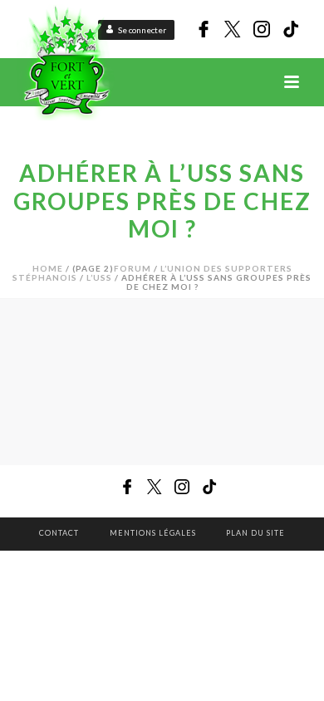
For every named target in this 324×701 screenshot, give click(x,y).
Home (47, 268)
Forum (132, 268)
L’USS (99, 277)
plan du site (255, 532)
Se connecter (142, 30)
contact (59, 532)
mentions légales (153, 532)
